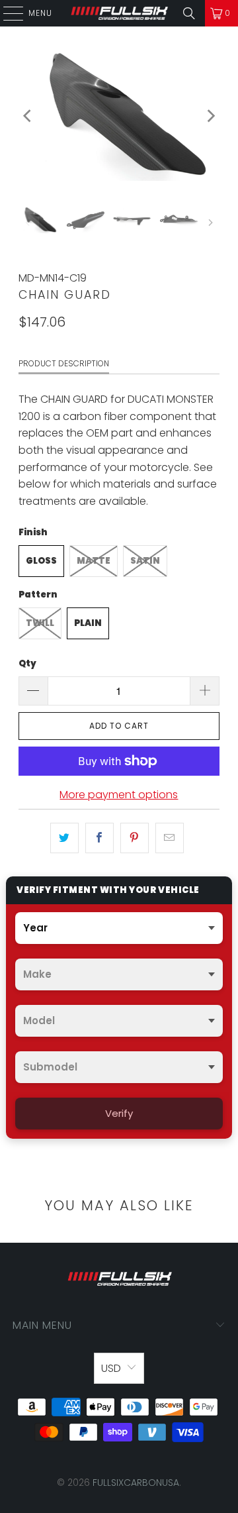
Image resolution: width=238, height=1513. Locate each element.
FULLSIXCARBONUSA (136, 1482)
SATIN (145, 560)
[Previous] (28, 116)
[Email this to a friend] (169, 838)
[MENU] (6, 13)
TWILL (40, 623)
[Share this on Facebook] (99, 838)
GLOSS (41, 560)
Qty (27, 663)
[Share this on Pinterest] (134, 838)
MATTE (93, 560)
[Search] (189, 13)
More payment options (119, 794)
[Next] (209, 116)
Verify (119, 1113)
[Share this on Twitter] (64, 838)
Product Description (64, 363)
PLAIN (88, 623)
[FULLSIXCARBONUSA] (119, 13)
